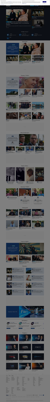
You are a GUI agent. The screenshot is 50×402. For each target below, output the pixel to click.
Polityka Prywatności (2, 4)
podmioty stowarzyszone (9, 1)
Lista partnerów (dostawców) (24, 3)
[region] (25, 2)
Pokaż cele (44, 3)
